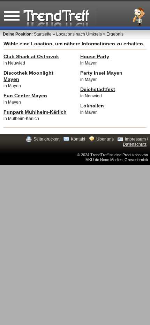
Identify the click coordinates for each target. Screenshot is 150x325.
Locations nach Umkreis (79, 34)
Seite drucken (46, 139)
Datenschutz (135, 144)
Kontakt (78, 139)
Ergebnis (114, 34)
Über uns (105, 139)
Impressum (135, 139)
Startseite (43, 34)
